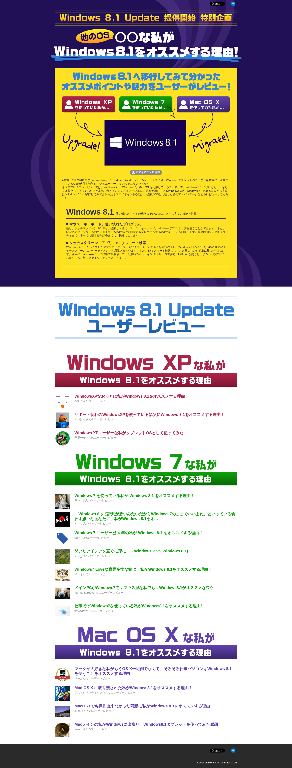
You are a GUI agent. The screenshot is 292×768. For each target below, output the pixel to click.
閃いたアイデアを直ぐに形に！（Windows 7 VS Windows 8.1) (131, 551)
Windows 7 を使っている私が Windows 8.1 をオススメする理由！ (134, 495)
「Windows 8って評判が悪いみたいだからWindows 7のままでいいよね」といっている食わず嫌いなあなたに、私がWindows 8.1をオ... (154, 516)
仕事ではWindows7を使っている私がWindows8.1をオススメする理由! (138, 606)
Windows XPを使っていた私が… (88, 104)
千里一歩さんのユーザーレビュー (95, 437)
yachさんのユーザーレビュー (92, 523)
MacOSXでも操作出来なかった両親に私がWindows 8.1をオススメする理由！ (144, 706)
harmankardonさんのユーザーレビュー (99, 592)
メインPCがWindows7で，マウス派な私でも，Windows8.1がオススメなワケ (144, 587)
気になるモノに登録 (146, 172)
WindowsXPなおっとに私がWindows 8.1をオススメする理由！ (131, 396)
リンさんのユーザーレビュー (92, 574)
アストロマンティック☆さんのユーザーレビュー (105, 692)
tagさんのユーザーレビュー (91, 537)
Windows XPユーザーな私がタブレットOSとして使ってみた (129, 433)
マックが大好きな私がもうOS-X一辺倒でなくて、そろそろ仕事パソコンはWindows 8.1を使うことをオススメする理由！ (153, 671)
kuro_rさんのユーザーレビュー (93, 556)
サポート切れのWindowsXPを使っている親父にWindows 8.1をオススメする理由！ (149, 414)
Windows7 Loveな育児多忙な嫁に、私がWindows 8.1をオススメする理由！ (143, 569)
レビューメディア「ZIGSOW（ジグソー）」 (65, 4)
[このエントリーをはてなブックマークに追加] (233, 4)
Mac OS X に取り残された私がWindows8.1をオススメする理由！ (133, 688)
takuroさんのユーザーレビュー (93, 729)
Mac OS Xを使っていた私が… (203, 104)
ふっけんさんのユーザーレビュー (95, 419)
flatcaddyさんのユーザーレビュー (95, 610)
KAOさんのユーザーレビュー (92, 401)
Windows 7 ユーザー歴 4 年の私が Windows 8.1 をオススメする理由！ (138, 533)
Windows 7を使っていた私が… (145, 104)
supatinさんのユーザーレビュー (94, 710)
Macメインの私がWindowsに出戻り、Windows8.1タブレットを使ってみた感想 (146, 724)
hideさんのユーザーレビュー (92, 678)
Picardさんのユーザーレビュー (93, 500)
